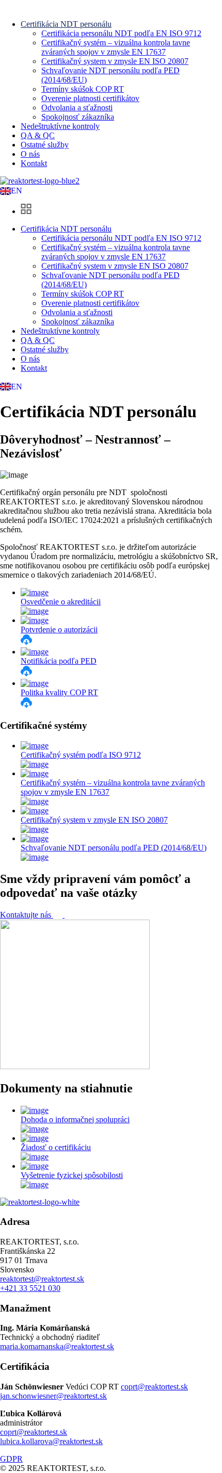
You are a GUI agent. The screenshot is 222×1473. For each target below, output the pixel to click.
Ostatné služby (45, 144)
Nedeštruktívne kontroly (60, 126)
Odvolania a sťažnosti (77, 107)
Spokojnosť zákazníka (77, 116)
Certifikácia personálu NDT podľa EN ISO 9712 (121, 33)
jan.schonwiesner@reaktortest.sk (53, 1396)
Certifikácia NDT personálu (66, 24)
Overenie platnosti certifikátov (90, 98)
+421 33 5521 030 (30, 1288)
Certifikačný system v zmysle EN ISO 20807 (114, 61)
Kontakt (34, 163)
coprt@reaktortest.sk (154, 1386)
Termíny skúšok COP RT (82, 89)
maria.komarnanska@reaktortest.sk (57, 1346)
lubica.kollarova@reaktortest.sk (51, 1441)
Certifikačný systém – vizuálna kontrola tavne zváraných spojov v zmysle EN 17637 (115, 47)
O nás (30, 154)
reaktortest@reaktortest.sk (42, 1278)
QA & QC (38, 135)
